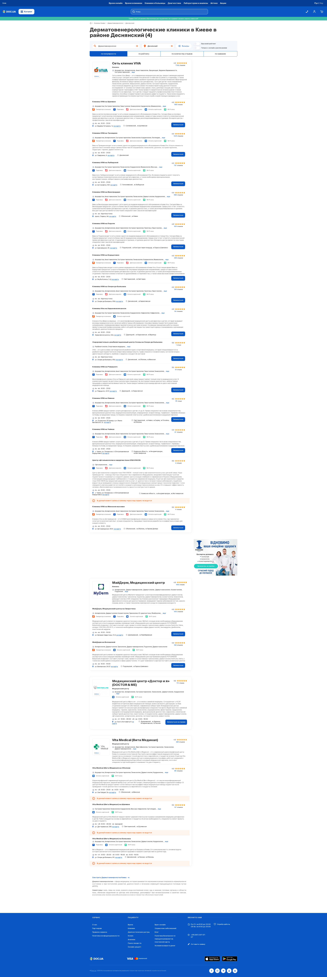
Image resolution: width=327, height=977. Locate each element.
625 (175, 226)
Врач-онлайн (160, 925)
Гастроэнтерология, (143, 692)
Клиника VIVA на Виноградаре (106, 192)
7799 (177, 65)
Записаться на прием (176, 722)
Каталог (28, 11)
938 (177, 742)
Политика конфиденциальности (105, 936)
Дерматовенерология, (134, 589)
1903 (175, 104)
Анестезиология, (142, 70)
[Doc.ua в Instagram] (217, 970)
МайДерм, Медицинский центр (138, 582)
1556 (175, 195)
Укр (321, 3)
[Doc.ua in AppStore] (212, 958)
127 (175, 807)
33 (176, 369)
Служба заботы (223, 924)
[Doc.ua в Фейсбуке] (211, 970)
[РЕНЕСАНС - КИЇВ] (215, 557)
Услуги (130, 936)
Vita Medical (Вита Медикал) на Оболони (111, 768)
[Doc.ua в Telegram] (223, 970)
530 (175, 645)
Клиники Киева (98, 23)
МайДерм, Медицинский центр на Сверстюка (114, 609)
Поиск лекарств (134, 943)
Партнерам (97, 928)
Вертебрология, (142, 747)
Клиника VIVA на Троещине (104, 133)
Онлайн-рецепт (134, 947)
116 (175, 311)
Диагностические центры (139, 932)
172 (178, 683)
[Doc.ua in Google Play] (229, 958)
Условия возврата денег (165, 946)
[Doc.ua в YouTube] (229, 970)
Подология (119, 591)
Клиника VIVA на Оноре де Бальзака (109, 286)
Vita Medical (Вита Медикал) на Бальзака (111, 839)
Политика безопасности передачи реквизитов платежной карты (165, 939)
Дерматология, (149, 589)
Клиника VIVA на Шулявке (104, 102)
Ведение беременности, (168, 70)
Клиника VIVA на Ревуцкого (105, 367)
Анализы (131, 939)
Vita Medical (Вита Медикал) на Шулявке (111, 804)
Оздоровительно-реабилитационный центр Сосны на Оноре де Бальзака (127, 342)
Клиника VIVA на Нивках (103, 398)
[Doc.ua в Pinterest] (235, 970)
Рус (316, 3)
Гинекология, (157, 692)
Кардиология (179, 692)
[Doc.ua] (9, 11)
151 (176, 401)
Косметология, (176, 589)
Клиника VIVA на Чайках (103, 429)
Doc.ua (93, 970)
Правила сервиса (99, 932)
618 (175, 289)
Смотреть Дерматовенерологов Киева (109, 877)
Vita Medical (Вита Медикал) (135, 740)
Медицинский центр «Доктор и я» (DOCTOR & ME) (141, 683)
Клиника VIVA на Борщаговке (105, 255)
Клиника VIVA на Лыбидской (105, 162)
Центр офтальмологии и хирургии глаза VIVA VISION (116, 460)
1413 (175, 611)
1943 (177, 584)
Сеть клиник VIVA (126, 63)
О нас (94, 925)
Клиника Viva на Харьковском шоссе (109, 308)
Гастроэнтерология (122, 72)
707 (175, 165)
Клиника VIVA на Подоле (103, 223)
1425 (175, 136)
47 (175, 432)
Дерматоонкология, (162, 589)
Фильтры (185, 46)
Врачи (130, 925)
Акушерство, (119, 70)
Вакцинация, (154, 70)
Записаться (178, 125)
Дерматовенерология (114, 23)
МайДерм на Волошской (103, 642)
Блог (157, 932)
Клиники (131, 928)
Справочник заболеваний (165, 928)
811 (175, 771)
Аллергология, (130, 70)
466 (175, 258)
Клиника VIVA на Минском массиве (108, 507)
